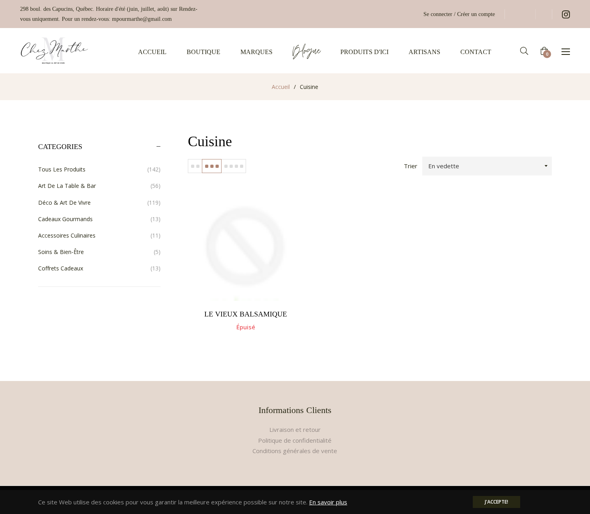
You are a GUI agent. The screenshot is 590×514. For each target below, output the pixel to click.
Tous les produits (99, 169)
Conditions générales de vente (294, 451)
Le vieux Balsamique (245, 314)
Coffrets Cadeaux (99, 268)
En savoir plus (328, 502)
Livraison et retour (295, 429)
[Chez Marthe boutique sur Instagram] (566, 14)
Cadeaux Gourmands (99, 219)
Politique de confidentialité (295, 440)
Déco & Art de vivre (99, 202)
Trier (410, 166)
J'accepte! (496, 501)
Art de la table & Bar (99, 185)
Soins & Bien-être (99, 252)
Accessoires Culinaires (99, 235)
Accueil (281, 87)
